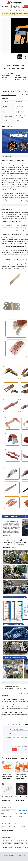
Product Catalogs (22, 810)
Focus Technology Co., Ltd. (18, 855)
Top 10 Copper (18, 847)
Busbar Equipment (7, 843)
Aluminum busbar (5, 819)
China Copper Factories (8, 840)
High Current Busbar (22, 833)
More (2, 850)
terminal (3, 813)
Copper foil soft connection (21, 813)
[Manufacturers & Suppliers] (14, 2)
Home (2, 10)
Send (14, 749)
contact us (6, 14)
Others (16, 819)
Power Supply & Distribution (21, 10)
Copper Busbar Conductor (9, 833)
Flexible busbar (18, 816)
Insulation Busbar (18, 843)
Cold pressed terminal (6, 816)
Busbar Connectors (7, 847)
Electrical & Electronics (10, 10)
